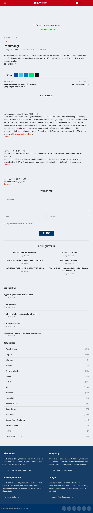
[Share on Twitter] (21, 75)
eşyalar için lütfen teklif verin (24, 253)
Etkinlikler (47, 360)
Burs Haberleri (47, 349)
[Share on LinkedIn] (26, 75)
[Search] (88, 3)
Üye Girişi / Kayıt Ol (47, 30)
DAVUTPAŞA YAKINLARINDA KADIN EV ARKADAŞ (24, 268)
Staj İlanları (47, 414)
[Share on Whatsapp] (31, 75)
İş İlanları (47, 393)
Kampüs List (47, 398)
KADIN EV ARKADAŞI (69, 253)
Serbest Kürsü (47, 404)
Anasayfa (7, 37)
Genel (47, 376)
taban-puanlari (47, 425)
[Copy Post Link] (37, 75)
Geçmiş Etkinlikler (47, 371)
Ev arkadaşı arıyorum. (68, 260)
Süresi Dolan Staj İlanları (47, 420)
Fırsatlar (47, 365)
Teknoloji (47, 431)
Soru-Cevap (47, 409)
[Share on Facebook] (16, 75)
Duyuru (47, 355)
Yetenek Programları (47, 436)
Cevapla (7, 137)
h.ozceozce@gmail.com (23, 134)
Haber (47, 382)
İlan (17, 37)
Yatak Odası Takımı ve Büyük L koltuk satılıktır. (24, 260)
